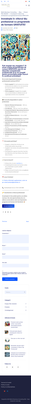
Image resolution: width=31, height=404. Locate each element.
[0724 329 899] (2, 1)
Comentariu (5, 233)
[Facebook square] (22, 1)
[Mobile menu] (29, 5)
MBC (16, 28)
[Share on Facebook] (3, 212)
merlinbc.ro (19, 163)
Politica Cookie (5, 384)
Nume (4, 245)
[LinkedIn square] (29, 1)
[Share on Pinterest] (8, 212)
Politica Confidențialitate (8, 387)
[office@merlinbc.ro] (5, 1)
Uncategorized (9, 310)
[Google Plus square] (26, 1)
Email (4, 254)
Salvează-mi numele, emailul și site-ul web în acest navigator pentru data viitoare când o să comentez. (14, 273)
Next (27, 221)
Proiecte (7, 307)
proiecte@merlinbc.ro (14, 182)
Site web (4, 262)
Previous (4, 221)
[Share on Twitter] (5, 212)
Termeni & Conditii (6, 382)
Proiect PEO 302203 (8, 29)
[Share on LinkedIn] (10, 212)
